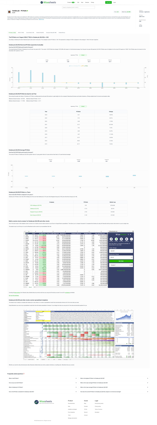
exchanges (67, 292)
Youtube (86, 406)
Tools (69, 415)
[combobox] (78, 7)
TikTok (85, 409)
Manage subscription (72, 418)
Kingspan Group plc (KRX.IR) (36, 211)
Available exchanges (72, 409)
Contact (86, 415)
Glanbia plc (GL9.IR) (34, 208)
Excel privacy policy (99, 403)
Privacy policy (98, 406)
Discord (85, 412)
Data (69, 406)
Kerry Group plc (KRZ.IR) (35, 215)
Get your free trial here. (14, 295)
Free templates (71, 412)
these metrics (17, 292)
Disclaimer (97, 412)
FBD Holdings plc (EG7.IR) (35, 205)
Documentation (71, 403)
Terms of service (98, 409)
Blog (85, 403)
